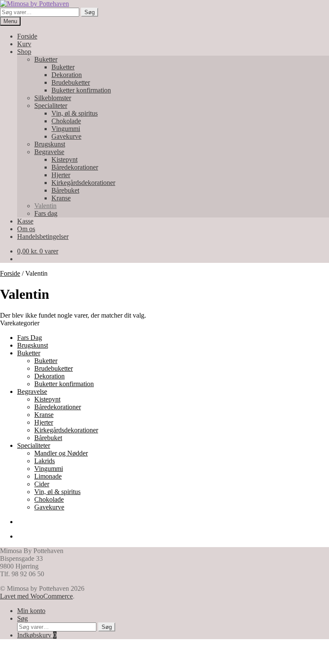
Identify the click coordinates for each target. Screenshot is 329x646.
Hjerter (60, 175)
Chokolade (66, 121)
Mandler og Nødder (61, 453)
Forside (27, 36)
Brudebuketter (70, 82)
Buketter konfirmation (81, 90)
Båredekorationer (74, 167)
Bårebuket (65, 190)
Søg (89, 12)
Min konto (31, 610)
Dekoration (66, 74)
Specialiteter (50, 105)
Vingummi (65, 128)
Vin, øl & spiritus (74, 113)
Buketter (45, 59)
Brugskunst (49, 144)
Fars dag (45, 213)
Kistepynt (64, 159)
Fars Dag (29, 337)
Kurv (24, 44)
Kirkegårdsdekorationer (83, 182)
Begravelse (49, 151)
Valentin (45, 205)
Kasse (25, 221)
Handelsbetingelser (43, 236)
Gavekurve (66, 136)
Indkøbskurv (37, 635)
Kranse (61, 198)
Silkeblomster (52, 97)
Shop (24, 51)
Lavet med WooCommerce (36, 596)
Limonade (48, 476)
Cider (41, 484)
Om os (26, 228)
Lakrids (44, 460)
